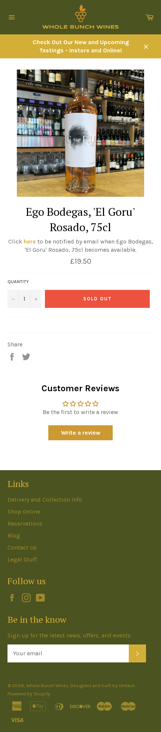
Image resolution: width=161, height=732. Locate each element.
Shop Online (23, 511)
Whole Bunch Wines (47, 685)
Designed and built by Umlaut (102, 685)
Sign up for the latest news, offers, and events (69, 635)
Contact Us (22, 547)
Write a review (80, 432)
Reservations (24, 523)
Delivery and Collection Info (44, 499)
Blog (13, 535)
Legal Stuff (22, 559)
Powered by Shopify (28, 693)
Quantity (18, 281)
